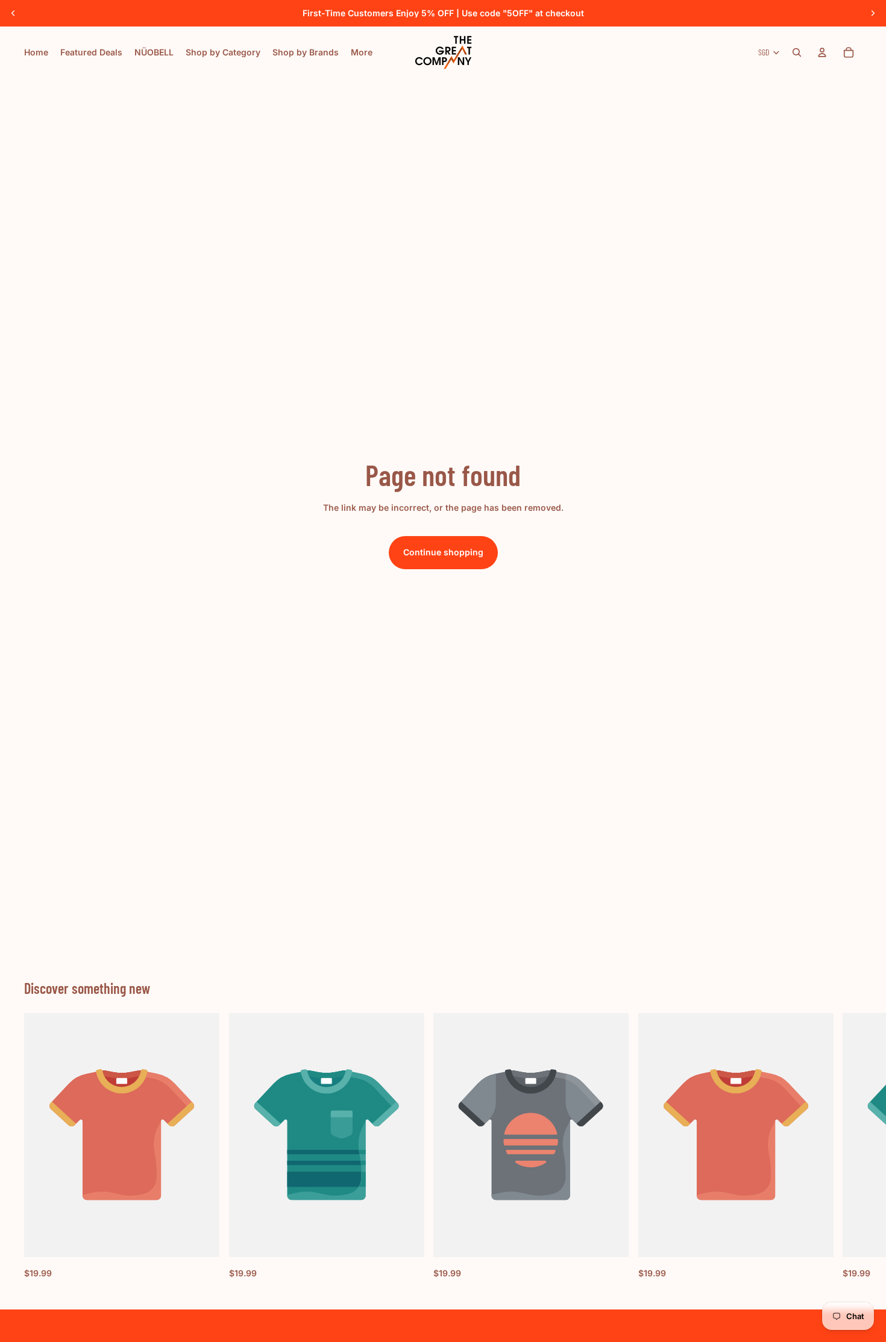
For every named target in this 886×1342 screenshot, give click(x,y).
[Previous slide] (13, 13)
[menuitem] (362, 52)
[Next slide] (872, 13)
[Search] (797, 52)
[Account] (822, 52)
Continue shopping (443, 552)
